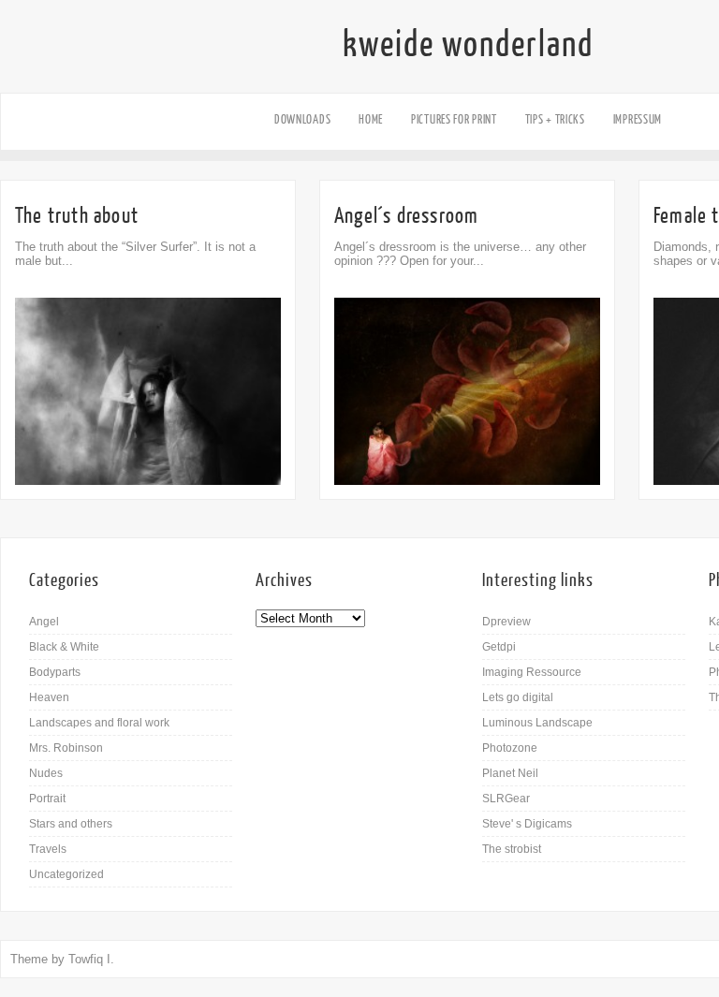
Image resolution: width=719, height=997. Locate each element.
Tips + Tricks (555, 119)
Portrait (47, 798)
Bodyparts (55, 672)
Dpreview (506, 621)
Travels (47, 849)
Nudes (46, 773)
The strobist (511, 849)
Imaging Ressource (531, 672)
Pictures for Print (454, 119)
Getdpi (499, 646)
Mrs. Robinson (66, 748)
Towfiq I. (91, 959)
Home (371, 119)
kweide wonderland (468, 45)
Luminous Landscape (537, 722)
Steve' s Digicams (527, 823)
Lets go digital (517, 697)
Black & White (64, 646)
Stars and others (70, 823)
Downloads (302, 119)
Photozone (509, 748)
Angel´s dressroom (406, 215)
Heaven (49, 697)
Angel (44, 621)
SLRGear (506, 798)
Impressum (637, 119)
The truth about (77, 215)
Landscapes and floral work (99, 722)
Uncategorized (66, 874)
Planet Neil (510, 773)
